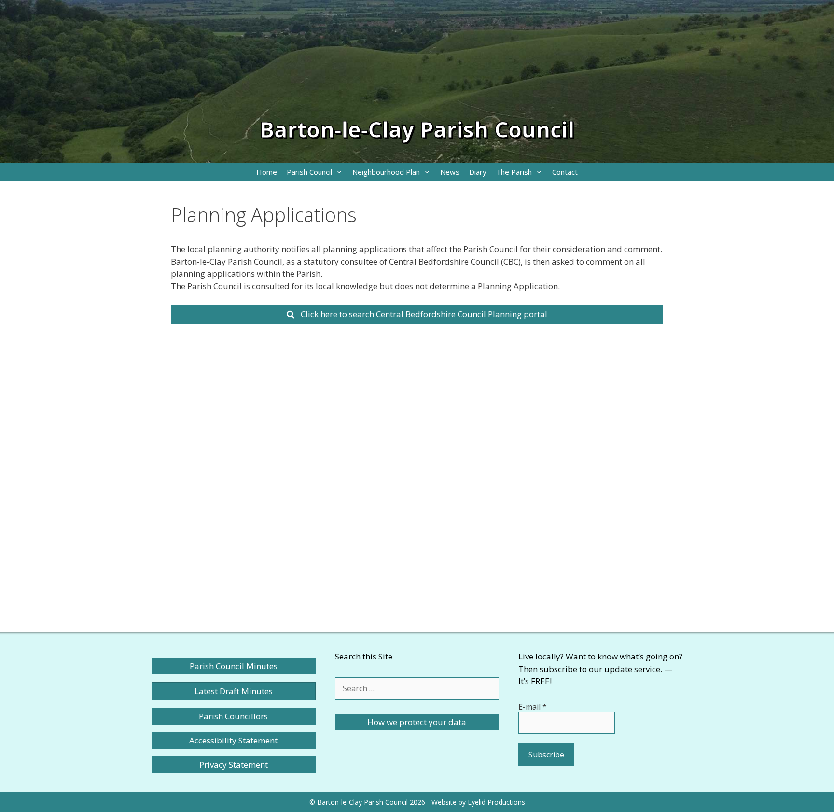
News (449, 172)
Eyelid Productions (496, 802)
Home (266, 172)
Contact (565, 172)
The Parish (514, 172)
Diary (477, 172)
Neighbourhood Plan (386, 172)
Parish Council (309, 172)
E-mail (532, 707)
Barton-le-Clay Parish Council (417, 129)
